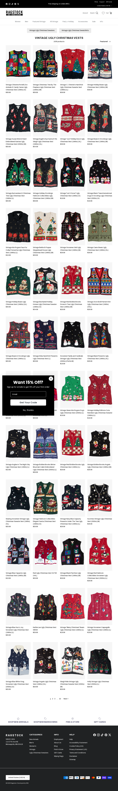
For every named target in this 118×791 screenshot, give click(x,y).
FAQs (96, 2)
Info (101, 21)
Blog (56, 746)
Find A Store (58, 749)
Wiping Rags (58, 756)
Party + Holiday (68, 21)
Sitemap (72, 759)
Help (71, 739)
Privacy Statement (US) (78, 749)
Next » (66, 699)
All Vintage (54, 21)
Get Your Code (28, 402)
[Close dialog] (51, 378)
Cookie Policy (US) (76, 746)
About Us (57, 743)
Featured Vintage (39, 21)
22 (60, 699)
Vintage (32, 749)
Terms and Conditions (77, 753)
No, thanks (28, 410)
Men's (31, 743)
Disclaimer (73, 756)
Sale (94, 21)
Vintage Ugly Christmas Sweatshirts (75, 30)
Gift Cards (109, 2)
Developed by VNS (23, 783)
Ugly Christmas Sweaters (38, 753)
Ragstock (13, 783)
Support (101, 2)
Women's (32, 746)
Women (18, 21)
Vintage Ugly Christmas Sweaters (42, 30)
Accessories (83, 21)
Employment (58, 739)
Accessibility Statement (78, 743)
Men (26, 21)
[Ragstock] (14, 13)
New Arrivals (33, 739)
